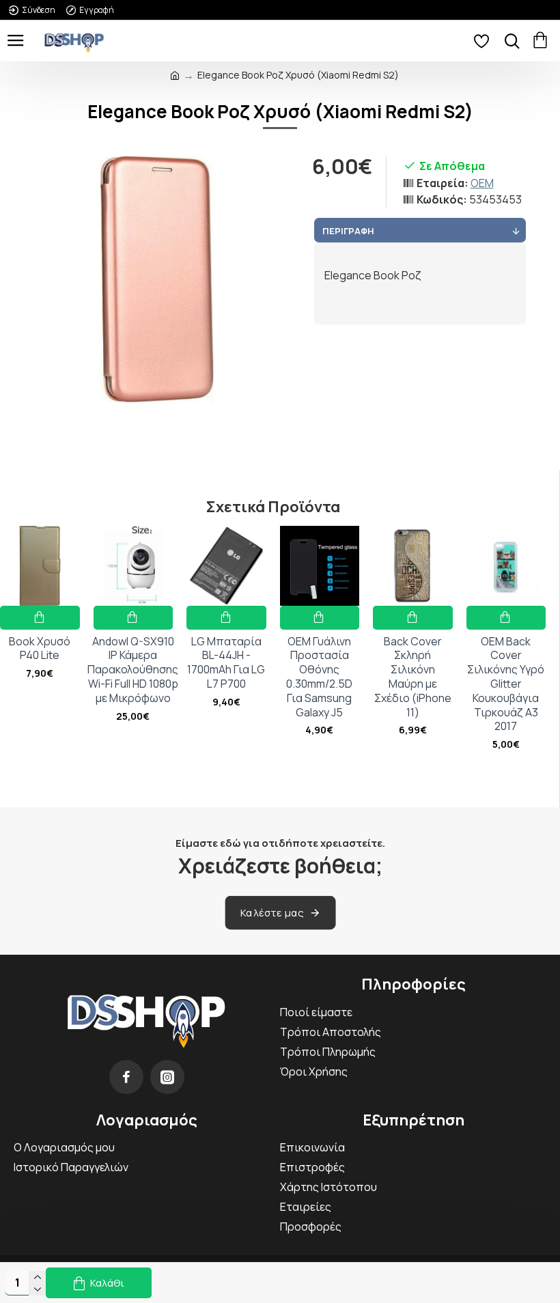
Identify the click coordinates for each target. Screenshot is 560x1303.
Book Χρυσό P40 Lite (39, 648)
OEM (482, 183)
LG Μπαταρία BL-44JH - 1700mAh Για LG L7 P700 (226, 662)
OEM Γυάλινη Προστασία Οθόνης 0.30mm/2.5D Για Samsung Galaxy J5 (319, 677)
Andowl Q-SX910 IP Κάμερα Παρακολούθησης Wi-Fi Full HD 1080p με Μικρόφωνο (132, 669)
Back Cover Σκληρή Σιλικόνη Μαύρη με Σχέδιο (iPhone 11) (412, 677)
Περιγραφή (348, 231)
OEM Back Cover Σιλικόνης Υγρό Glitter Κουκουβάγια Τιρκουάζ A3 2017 (505, 684)
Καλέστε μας (272, 913)
